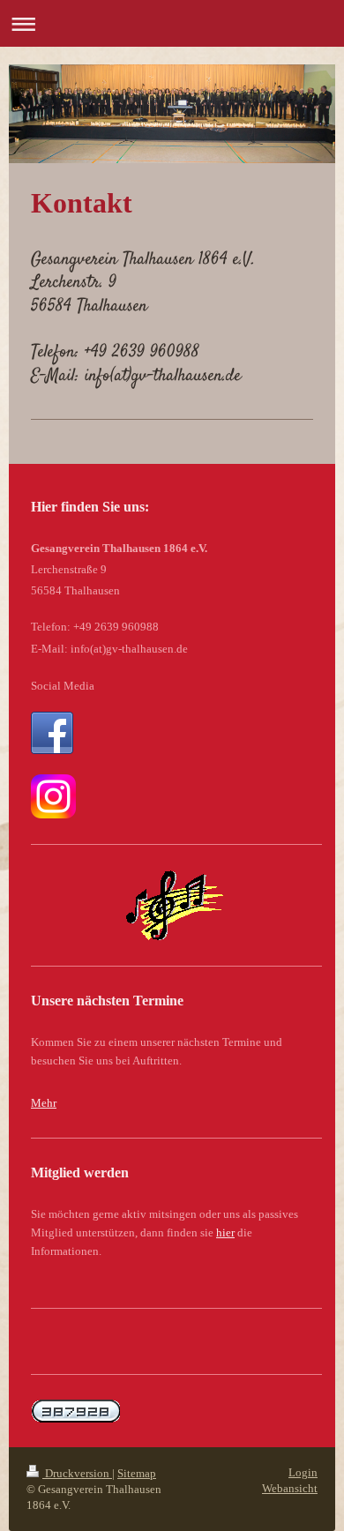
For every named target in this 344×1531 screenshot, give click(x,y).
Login (303, 1472)
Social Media (62, 685)
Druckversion (77, 1473)
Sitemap (136, 1473)
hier (225, 1232)
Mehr (43, 1102)
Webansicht (290, 1488)
